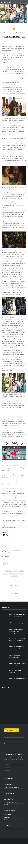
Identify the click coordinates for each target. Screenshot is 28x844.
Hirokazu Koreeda (8, 571)
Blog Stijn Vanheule (8, 796)
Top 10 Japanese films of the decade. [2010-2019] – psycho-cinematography (16, 648)
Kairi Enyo (16, 571)
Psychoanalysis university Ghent (10, 802)
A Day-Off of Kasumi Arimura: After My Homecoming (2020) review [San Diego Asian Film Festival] (12, 550)
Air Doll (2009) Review (6, 556)
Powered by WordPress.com (14, 841)
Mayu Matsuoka (13, 573)
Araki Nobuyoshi (7, 814)
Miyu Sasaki (21, 573)
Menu (24, 2)
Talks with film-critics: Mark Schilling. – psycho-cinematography (16, 631)
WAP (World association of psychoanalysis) (13, 804)
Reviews (14, 33)
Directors (6, 32)
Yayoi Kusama (7, 819)
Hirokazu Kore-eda (6, 50)
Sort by (5, 742)
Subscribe (7, 769)
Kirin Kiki (21, 571)
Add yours (23, 607)
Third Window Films (8, 784)
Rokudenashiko (7, 817)
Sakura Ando (14, 576)
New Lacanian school (8, 799)
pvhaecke (10, 40)
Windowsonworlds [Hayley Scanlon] (11, 787)
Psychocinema (6, 2)
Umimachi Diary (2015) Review (8, 562)
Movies (22, 32)
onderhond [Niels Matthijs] (9, 781)
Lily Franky (6, 573)
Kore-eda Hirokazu (15, 32)
